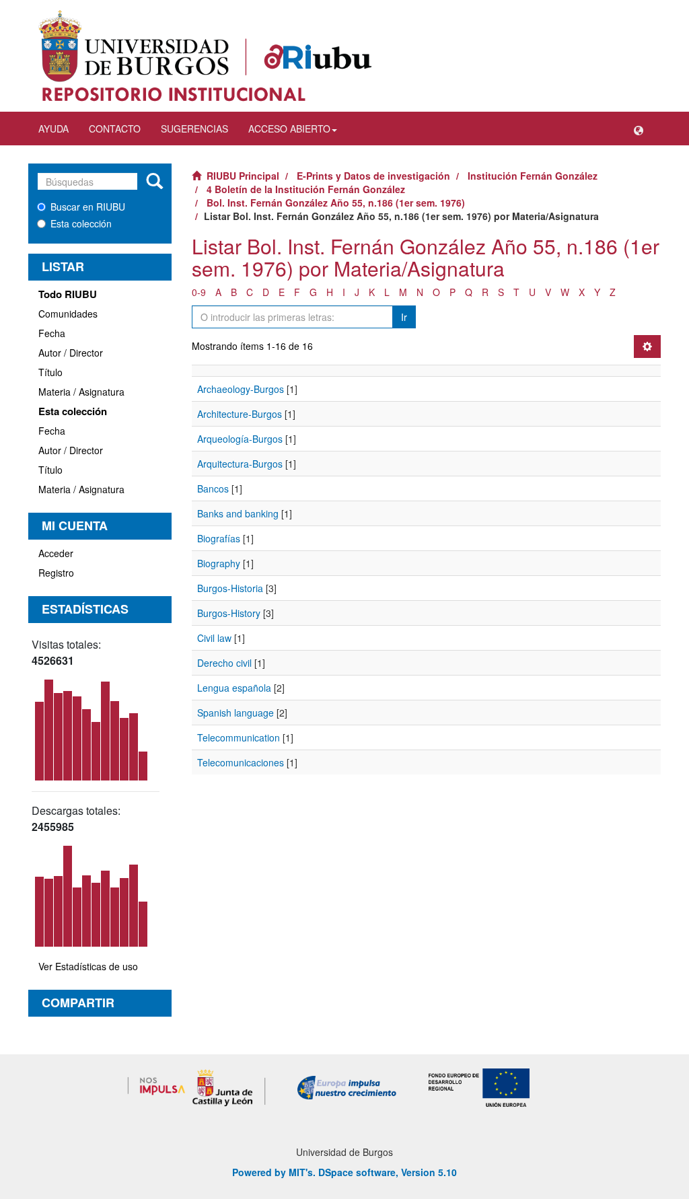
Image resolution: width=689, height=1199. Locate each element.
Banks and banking (238, 513)
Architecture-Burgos (239, 414)
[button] (638, 128)
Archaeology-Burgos (240, 389)
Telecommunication (238, 737)
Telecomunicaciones (240, 762)
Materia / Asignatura (81, 391)
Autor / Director (70, 352)
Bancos (213, 488)
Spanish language (235, 712)
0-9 (199, 292)
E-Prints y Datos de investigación (373, 175)
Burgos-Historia (230, 588)
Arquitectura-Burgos (240, 463)
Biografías (218, 538)
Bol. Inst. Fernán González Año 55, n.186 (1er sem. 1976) (336, 202)
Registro (56, 572)
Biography (218, 563)
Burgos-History (228, 613)
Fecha (51, 333)
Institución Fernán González (532, 175)
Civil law (214, 638)
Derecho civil (224, 662)
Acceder (55, 553)
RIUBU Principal (243, 175)
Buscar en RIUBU (87, 206)
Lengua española (234, 687)
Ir (404, 317)
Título (50, 372)
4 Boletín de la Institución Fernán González (306, 189)
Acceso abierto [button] (289, 128)
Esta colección (81, 223)
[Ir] (154, 181)
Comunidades (68, 313)
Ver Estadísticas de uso (88, 966)
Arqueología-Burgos (240, 438)
